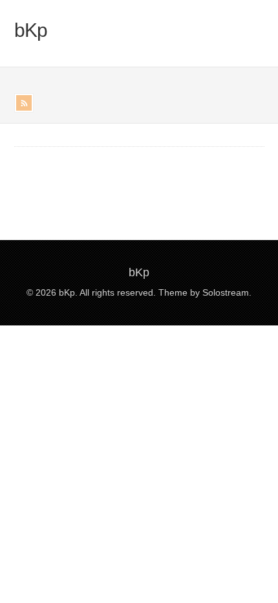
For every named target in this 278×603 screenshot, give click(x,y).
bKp (30, 30)
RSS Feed (24, 103)
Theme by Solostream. (204, 292)
